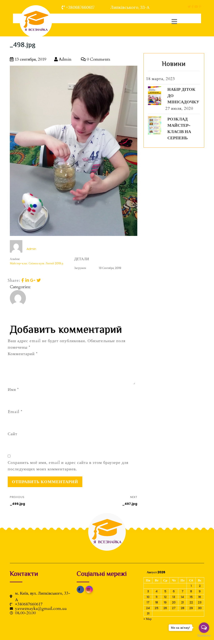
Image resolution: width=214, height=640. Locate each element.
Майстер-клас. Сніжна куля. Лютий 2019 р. (37, 263)
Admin (64, 59)
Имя (13, 389)
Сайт (12, 434)
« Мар (148, 619)
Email (15, 412)
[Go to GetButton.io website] (204, 635)
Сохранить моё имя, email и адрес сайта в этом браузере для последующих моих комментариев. (68, 466)
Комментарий (23, 354)
